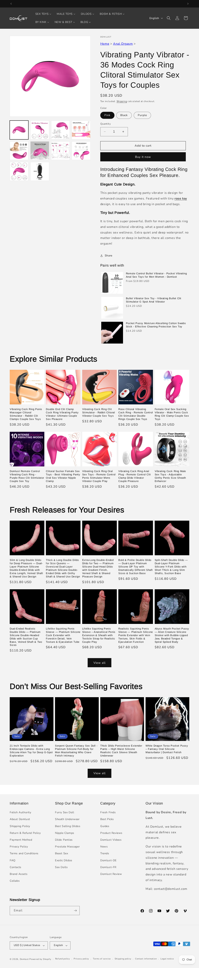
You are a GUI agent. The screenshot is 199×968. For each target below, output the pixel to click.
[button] (168, 18)
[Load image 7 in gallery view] (60, 150)
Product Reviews (111, 833)
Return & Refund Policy (25, 833)
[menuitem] (43, 14)
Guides (104, 826)
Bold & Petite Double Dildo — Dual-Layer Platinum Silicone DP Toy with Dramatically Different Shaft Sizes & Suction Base (135, 567)
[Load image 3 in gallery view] (60, 130)
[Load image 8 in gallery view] (81, 150)
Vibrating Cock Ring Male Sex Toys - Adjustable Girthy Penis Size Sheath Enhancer (170, 476)
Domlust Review (111, 874)
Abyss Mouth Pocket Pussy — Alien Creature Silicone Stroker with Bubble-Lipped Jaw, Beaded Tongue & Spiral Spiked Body (172, 635)
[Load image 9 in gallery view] (19, 171)
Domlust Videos (110, 840)
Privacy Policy (19, 846)
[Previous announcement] (11, 3)
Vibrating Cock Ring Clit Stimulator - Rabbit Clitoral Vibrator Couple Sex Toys (98, 412)
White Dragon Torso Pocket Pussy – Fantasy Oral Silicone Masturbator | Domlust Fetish (167, 749)
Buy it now (143, 157)
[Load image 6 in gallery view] (39, 150)
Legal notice (167, 958)
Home (104, 44)
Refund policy (62, 958)
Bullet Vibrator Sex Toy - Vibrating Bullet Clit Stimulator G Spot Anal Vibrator (153, 300)
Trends (104, 853)
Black (124, 115)
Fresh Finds (108, 812)
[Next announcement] (188, 3)
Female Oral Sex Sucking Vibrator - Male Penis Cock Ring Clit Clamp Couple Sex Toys (172, 414)
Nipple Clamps (64, 833)
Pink (107, 115)
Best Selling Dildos (67, 826)
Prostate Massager (67, 846)
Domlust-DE (108, 860)
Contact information (146, 958)
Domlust (24, 959)
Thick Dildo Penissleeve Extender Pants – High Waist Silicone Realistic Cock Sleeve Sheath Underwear (121, 750)
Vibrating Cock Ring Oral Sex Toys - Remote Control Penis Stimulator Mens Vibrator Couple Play (99, 476)
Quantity (105, 124)
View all (99, 663)
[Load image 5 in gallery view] (19, 150)
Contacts (15, 867)
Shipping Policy (20, 826)
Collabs (15, 881)
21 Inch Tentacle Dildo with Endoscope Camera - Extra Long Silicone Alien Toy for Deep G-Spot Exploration (31, 750)
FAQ (13, 860)
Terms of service (102, 958)
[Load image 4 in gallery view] (81, 130)
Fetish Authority (20, 812)
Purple (142, 115)
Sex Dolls (61, 867)
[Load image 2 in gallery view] (39, 130)
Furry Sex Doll (64, 812)
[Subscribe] (75, 910)
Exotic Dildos (63, 860)
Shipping (122, 101)
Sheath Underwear (67, 819)
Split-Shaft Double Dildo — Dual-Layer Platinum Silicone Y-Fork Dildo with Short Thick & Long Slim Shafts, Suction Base (171, 567)
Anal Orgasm (123, 44)
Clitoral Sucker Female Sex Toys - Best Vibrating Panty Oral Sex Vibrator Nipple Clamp (63, 476)
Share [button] (108, 255)
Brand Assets (18, 874)
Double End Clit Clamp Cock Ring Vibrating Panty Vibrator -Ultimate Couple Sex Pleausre (62, 414)
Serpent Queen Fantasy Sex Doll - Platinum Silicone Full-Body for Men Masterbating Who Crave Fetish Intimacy (76, 750)
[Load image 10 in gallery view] (39, 171)
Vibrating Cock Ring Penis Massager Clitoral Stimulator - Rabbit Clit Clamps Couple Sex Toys (26, 414)
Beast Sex (61, 853)
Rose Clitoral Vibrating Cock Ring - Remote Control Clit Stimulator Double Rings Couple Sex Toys (135, 414)
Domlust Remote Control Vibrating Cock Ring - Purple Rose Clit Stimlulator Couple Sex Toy (27, 476)
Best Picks (107, 819)
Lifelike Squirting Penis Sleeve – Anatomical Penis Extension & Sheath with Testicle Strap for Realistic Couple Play (98, 635)
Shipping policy (123, 958)
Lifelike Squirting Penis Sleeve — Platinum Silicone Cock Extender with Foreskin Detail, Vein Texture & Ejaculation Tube (63, 635)
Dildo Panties (64, 840)
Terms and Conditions (24, 853)
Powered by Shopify (40, 959)
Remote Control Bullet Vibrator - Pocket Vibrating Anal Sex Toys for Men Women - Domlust (156, 275)
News (104, 846)
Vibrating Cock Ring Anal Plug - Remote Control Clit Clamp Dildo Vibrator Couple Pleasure (134, 476)
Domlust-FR (108, 867)
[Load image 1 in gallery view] (19, 130)
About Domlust (20, 819)
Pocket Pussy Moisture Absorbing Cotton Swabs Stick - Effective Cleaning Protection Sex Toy (156, 325)
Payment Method (21, 840)
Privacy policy (81, 958)
